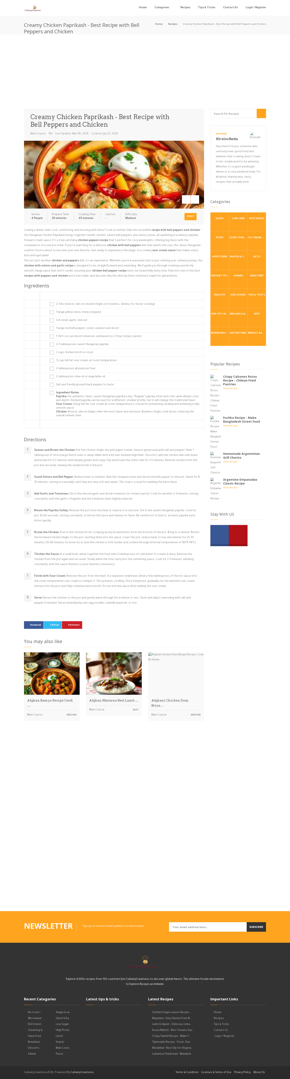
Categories (162, 7)
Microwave (35, 1018)
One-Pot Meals (220, 314)
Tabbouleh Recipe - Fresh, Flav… (171, 1042)
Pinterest (74, 625)
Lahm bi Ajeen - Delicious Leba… (171, 1024)
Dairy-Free (34, 1036)
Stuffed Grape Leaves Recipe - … (172, 1012)
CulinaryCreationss (82, 1072)
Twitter (54, 625)
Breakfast (34, 1042)
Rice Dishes (256, 218)
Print (190, 216)
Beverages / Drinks (220, 333)
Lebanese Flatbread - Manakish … (172, 1054)
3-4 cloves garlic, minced (71, 320)
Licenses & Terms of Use (216, 1072)
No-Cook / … (35, 1012)
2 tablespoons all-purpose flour (76, 368)
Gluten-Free (238, 333)
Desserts (33, 1048)
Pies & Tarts (256, 295)
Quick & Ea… (63, 1018)
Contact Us (230, 7)
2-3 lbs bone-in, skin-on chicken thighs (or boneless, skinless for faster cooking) (105, 304)
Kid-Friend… (35, 1024)
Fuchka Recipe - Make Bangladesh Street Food (241, 419)
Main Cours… (63, 1048)
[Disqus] (114, 783)
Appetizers (219, 257)
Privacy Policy (242, 1072)
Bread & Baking (257, 333)
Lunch (59, 1036)
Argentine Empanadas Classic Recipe (240, 481)
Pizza (219, 238)
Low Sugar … (63, 1024)
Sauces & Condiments (238, 257)
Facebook (35, 625)
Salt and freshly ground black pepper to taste (85, 384)
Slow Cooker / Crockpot (238, 238)
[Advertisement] (145, 72)
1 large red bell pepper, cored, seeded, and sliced (87, 328)
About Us (259, 1072)
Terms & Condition (187, 1072)
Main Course (38, 133)
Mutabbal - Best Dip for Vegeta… (172, 1048)
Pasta (59, 1054)
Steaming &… (36, 1030)
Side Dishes (238, 295)
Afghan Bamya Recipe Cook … (50, 703)
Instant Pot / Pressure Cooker (220, 276)
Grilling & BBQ (238, 314)
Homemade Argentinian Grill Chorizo (241, 455)
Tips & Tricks (206, 7)
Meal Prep (256, 276)
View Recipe (230, 388)
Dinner (238, 276)
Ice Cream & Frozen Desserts (257, 238)
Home (143, 7)
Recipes (185, 7)
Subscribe (256, 927)
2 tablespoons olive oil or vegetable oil (80, 376)
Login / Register (256, 7)
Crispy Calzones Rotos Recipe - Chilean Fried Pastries (240, 380)
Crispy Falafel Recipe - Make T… (171, 1036)
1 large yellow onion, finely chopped (78, 312)
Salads (32, 1054)
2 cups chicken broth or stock (74, 352)
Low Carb (238, 218)
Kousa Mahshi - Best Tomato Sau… (173, 1030)
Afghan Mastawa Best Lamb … (113, 700)
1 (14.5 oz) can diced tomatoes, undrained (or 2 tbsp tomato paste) (99, 336)
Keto (256, 257)
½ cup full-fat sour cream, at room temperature (86, 360)
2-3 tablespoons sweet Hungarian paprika (82, 344)
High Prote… (63, 1030)
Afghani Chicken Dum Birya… (170, 703)
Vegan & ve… (63, 1012)
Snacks (60, 1042)
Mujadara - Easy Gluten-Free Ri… (171, 1018)
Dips (256, 314)
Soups (219, 218)
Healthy (219, 295)
